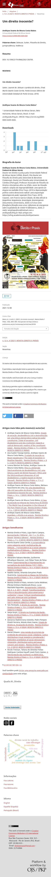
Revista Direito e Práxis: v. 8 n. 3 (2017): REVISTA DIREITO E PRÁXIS (27, 461)
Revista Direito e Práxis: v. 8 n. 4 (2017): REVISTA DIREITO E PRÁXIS (27, 601)
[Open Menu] (4, 4)
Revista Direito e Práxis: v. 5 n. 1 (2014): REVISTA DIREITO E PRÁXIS (27, 508)
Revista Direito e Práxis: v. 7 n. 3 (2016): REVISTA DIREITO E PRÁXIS (28, 538)
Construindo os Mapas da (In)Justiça (32, 575)
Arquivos (13, 11)
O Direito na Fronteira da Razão (31, 612)
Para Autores (8, 784)
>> (21, 665)
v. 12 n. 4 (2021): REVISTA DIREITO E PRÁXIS (18, 14)
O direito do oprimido (29, 605)
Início (4, 11)
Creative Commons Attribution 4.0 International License (23, 833)
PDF (7, 296)
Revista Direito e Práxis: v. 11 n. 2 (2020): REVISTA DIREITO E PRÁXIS (25, 481)
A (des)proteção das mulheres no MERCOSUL (27, 653)
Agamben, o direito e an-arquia (20, 515)
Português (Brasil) (11, 810)
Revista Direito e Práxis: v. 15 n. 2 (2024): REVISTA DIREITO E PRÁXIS (28, 517)
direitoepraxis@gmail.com (24, 846)
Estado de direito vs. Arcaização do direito (27, 623)
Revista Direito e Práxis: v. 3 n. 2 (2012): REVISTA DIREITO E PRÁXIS (27, 645)
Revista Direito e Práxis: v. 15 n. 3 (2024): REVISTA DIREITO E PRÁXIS (26, 607)
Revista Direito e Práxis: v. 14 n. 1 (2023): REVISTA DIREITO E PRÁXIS (27, 495)
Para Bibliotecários (10, 788)
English (7, 803)
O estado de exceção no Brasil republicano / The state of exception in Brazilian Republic (26, 458)
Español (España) (11, 806)
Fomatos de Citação (11, 329)
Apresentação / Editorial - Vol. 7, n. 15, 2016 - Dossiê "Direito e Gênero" (26, 536)
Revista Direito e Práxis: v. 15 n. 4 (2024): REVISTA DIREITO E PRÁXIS (28, 627)
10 (17, 665)
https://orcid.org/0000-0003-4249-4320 (14, 36)
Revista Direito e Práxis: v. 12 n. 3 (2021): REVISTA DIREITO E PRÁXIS (26, 552)
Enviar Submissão (12, 707)
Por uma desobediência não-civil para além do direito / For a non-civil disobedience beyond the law (26, 490)
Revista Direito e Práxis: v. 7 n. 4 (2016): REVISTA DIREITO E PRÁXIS (27, 449)
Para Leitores (8, 780)
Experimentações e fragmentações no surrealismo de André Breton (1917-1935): (26, 563)
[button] (7, 416)
